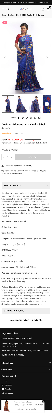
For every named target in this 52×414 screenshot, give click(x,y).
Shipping (24, 142)
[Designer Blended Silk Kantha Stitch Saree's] (8, 104)
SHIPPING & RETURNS (14, 310)
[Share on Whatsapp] (35, 117)
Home (3, 15)
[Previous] (5, 57)
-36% (4, 22)
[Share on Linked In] (31, 117)
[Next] (47, 57)
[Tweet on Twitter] (23, 117)
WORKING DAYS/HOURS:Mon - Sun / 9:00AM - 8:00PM (24, 350)
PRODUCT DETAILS (12, 185)
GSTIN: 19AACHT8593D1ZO (12, 354)
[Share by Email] (39, 117)
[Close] (43, 401)
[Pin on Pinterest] (27, 117)
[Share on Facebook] (18, 117)
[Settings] (42, 8)
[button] (48, 8)
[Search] (8, 8)
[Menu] (2, 8)
